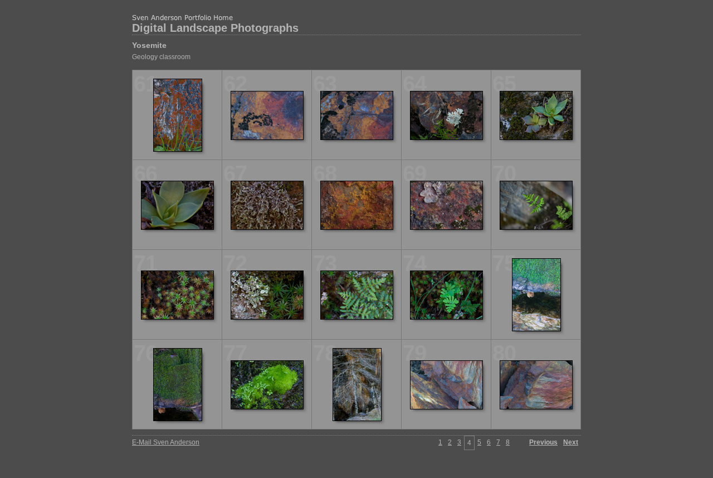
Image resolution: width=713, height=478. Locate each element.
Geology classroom (161, 57)
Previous (543, 442)
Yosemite (149, 45)
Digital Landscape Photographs (215, 28)
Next (570, 442)
